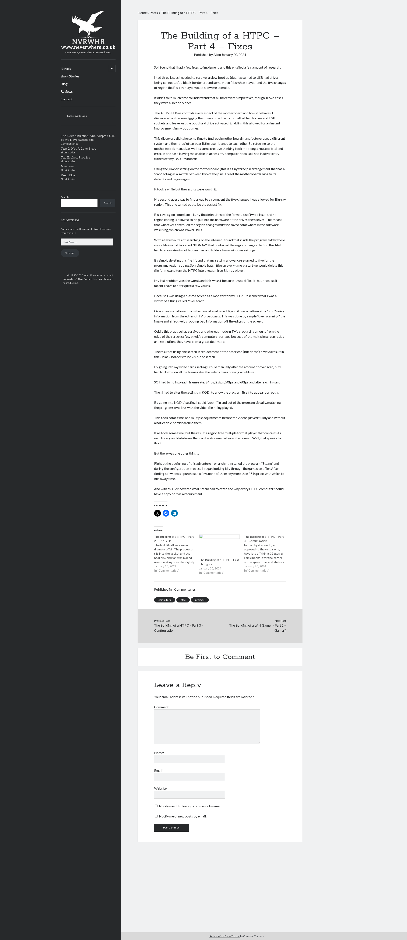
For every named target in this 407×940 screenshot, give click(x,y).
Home (142, 13)
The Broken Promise (75, 158)
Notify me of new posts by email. (182, 816)
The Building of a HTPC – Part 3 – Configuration (178, 627)
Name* (159, 753)
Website (160, 788)
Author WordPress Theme (224, 936)
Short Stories (70, 76)
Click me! (70, 253)
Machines (67, 166)
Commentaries (185, 589)
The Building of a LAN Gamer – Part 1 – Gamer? (257, 627)
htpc (183, 599)
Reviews (67, 91)
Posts (154, 13)
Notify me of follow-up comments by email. (190, 806)
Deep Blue (68, 175)
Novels (66, 68)
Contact (66, 99)
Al (215, 54)
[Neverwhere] (88, 47)
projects (200, 599)
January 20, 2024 (234, 54)
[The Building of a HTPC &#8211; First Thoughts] (219, 546)
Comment (161, 707)
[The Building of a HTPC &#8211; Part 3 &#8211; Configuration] (266, 554)
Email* (159, 770)
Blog (64, 84)
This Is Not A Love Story (78, 149)
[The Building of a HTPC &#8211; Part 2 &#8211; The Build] (176, 554)
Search (65, 197)
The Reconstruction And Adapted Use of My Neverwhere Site (88, 138)
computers (164, 599)
